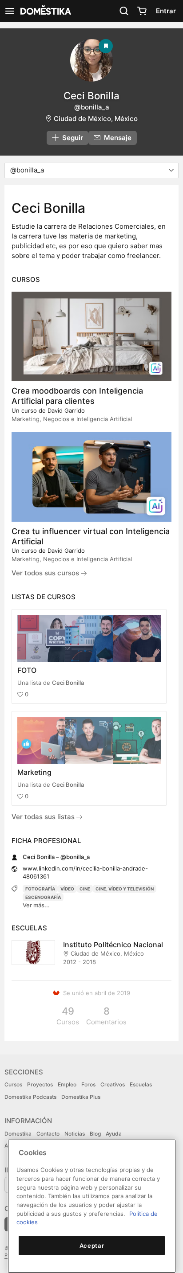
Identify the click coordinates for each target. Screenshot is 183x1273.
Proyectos (40, 1084)
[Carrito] (142, 11)
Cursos (13, 1084)
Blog (95, 1133)
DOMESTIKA (45, 11)
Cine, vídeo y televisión (124, 888)
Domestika (18, 1133)
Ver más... (36, 905)
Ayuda (114, 1133)
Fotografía (40, 888)
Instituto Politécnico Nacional (113, 944)
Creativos (112, 1084)
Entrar (166, 11)
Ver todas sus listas (44, 816)
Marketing (34, 772)
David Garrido (66, 410)
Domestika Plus (80, 1096)
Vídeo (67, 888)
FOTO (26, 670)
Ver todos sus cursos (46, 573)
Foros (88, 1084)
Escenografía (43, 897)
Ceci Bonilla (68, 682)
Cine (85, 888)
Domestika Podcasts (30, 1096)
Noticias (74, 1133)
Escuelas (141, 1084)
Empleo (67, 1084)
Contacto (48, 1133)
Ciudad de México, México (96, 118)
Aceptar (92, 1245)
